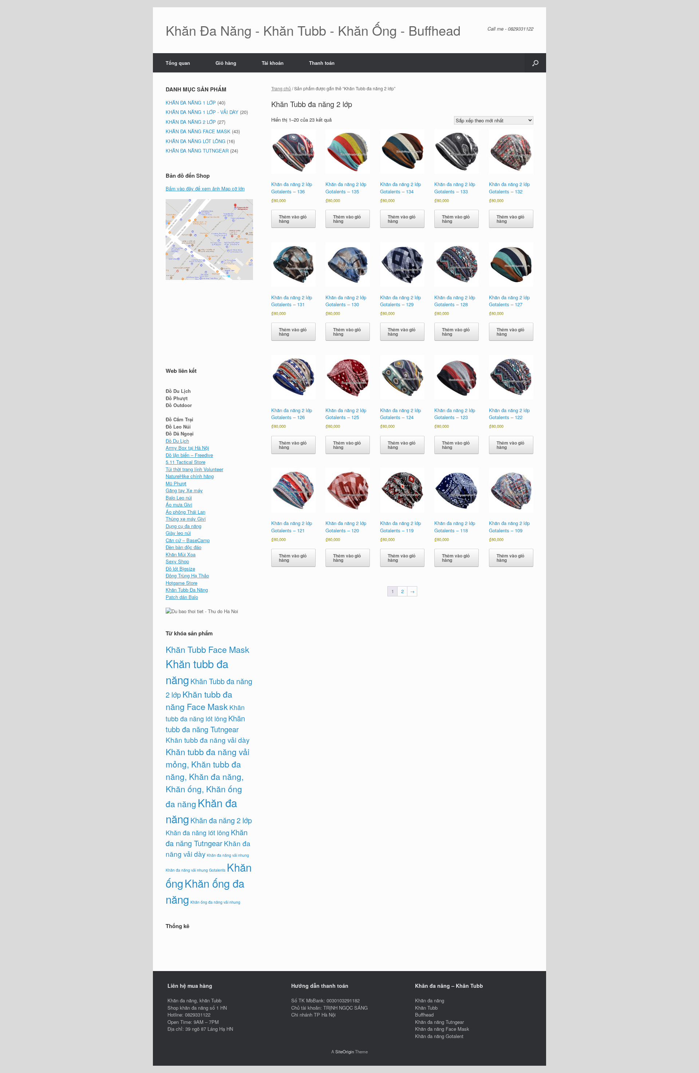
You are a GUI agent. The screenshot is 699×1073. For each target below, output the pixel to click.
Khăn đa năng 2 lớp (221, 820)
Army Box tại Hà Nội (187, 447)
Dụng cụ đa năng (183, 525)
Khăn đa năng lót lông (197, 832)
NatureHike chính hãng (190, 476)
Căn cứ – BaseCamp (188, 540)
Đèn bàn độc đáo (183, 547)
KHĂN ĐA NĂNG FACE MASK (198, 131)
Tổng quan (178, 62)
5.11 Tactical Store (185, 461)
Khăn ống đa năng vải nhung (215, 902)
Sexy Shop (177, 561)
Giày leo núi (178, 532)
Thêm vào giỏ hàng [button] (293, 218)
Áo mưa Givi (179, 504)
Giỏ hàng (226, 62)
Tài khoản (273, 62)
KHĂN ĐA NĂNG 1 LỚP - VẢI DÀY (202, 112)
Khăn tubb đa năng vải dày (207, 740)
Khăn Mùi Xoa (181, 554)
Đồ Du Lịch (177, 440)
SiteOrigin (344, 1051)
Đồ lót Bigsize (180, 568)
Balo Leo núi (179, 497)
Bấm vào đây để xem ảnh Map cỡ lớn (205, 188)
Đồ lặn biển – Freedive (189, 454)
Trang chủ (281, 88)
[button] (535, 62)
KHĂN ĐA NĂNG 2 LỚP (191, 121)
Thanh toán (322, 62)
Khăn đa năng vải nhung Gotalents (195, 870)
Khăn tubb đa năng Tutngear (205, 723)
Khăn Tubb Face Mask (207, 649)
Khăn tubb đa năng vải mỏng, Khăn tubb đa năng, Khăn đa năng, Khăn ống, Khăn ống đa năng (207, 778)
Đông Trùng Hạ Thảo (187, 575)
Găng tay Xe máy (184, 490)
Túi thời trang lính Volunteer (194, 469)
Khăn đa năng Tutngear (207, 837)
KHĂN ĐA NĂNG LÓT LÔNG (195, 141)
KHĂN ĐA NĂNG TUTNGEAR (197, 150)
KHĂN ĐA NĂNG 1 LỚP (191, 102)
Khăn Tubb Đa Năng (187, 589)
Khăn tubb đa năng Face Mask (199, 700)
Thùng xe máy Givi (186, 518)
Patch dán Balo (182, 596)
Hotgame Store (181, 582)
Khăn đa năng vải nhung (228, 855)
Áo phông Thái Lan (185, 511)
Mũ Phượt (176, 483)
